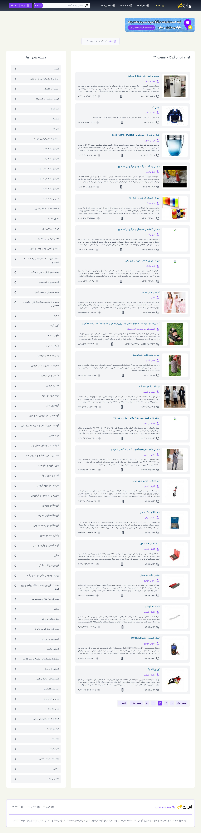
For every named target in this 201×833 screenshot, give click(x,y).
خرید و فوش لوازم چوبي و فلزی (44, 249)
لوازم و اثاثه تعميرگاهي (48, 169)
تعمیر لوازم (54, 779)
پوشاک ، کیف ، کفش (49, 759)
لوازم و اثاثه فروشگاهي (48, 179)
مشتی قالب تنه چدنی (150, 575)
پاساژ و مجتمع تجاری (49, 535)
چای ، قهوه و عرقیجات (48, 465)
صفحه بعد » (136, 703)
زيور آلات (54, 109)
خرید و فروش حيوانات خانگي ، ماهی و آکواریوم (41, 304)
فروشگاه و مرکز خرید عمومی (46, 525)
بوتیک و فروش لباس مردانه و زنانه (43, 575)
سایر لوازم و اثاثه (51, 699)
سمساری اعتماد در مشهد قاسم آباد (144, 76)
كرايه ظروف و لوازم (50, 396)
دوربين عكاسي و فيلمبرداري (46, 99)
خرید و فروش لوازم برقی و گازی (44, 79)
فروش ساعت (53, 649)
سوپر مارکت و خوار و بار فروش (45, 495)
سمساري (55, 119)
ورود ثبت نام (18, 5)
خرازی (56, 555)
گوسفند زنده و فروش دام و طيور (44, 416)
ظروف (56, 129)
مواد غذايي (54, 436)
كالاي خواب (53, 219)
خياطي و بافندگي (51, 89)
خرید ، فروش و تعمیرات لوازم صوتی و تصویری (41, 260)
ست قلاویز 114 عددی (150, 544)
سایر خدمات (53, 709)
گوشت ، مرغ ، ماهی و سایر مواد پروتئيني (40, 426)
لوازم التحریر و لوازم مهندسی (46, 545)
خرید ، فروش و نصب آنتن (47, 292)
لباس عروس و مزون (50, 639)
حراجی (56, 769)
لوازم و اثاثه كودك (50, 189)
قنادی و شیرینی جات (49, 475)
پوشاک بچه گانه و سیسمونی (45, 599)
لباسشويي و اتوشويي (49, 282)
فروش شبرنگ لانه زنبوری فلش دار (144, 198)
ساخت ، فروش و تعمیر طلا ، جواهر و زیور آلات (40, 587)
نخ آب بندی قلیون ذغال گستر (146, 355)
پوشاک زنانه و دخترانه (149, 386)
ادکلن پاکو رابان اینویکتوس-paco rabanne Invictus (136, 135)
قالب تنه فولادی (152, 607)
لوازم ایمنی (54, 749)
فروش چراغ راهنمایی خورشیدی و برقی (142, 261)
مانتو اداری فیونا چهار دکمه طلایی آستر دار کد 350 (136, 418)
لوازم (56, 69)
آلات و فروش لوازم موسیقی (46, 719)
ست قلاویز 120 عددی (150, 512)
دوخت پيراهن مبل (50, 229)
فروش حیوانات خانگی (49, 565)
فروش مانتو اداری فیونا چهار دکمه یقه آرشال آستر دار (135, 449)
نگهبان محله (53, 336)
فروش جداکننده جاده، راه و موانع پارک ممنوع (139, 166)
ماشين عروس (52, 386)
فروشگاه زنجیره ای (50, 505)
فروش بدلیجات (52, 669)
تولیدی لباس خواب (151, 292)
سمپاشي (55, 316)
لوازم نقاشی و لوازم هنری (47, 679)
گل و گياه (54, 326)
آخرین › (122, 703)
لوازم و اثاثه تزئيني (50, 159)
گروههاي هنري (52, 406)
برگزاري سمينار (52, 346)
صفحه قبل (181, 703)
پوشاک (55, 739)
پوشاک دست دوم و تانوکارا (46, 629)
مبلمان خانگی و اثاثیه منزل (46, 209)
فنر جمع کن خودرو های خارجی (146, 481)
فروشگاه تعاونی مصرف (48, 515)
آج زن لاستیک (153, 669)
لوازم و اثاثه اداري (51, 149)
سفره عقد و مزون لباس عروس (45, 366)
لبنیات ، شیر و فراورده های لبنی (45, 445)
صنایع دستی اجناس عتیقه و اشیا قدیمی (40, 659)
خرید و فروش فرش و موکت (46, 139)
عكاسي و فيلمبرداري (50, 376)
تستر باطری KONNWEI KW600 (145, 638)
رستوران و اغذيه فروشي (48, 356)
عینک (56, 609)
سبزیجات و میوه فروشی (48, 485)
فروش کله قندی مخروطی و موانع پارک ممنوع (139, 229)
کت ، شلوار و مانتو (50, 619)
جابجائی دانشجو (51, 689)
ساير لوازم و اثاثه (51, 199)
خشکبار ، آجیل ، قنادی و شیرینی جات (42, 455)
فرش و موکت (53, 729)
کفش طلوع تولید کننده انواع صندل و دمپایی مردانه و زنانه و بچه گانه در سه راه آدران (121, 324)
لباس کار (156, 107)
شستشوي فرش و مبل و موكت (45, 272)
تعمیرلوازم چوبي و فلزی (48, 239)
